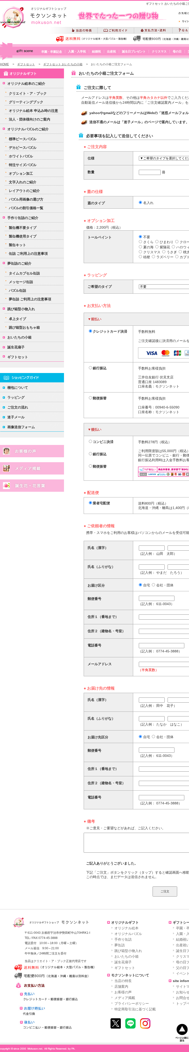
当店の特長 (123, 981)
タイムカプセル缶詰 (24, 273)
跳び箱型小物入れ (21, 309)
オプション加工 (21, 173)
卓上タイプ (17, 319)
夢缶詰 (119, 945)
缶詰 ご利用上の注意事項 (28, 253)
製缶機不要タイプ (22, 228)
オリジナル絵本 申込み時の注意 (33, 111)
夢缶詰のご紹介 (19, 263)
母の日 (177, 51)
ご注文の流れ (17, 407)
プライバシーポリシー (131, 1003)
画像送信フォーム (21, 427)
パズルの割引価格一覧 (26, 208)
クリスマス (159, 51)
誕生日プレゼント (134, 51)
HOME (4, 64)
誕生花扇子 (16, 347)
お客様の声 (123, 992)
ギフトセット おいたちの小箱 (62, 64)
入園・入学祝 (77, 51)
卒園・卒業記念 (51, 51)
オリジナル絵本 (126, 928)
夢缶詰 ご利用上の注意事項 (30, 299)
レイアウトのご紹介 (24, 191)
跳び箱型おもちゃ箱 (24, 327)
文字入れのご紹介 (22, 182)
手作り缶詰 (123, 939)
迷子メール (16, 417)
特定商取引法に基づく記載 (135, 1009)
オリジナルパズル (128, 934)
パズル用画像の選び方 (26, 199)
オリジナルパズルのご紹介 (28, 129)
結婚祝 (96, 51)
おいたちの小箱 (19, 337)
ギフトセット (26, 64)
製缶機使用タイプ (22, 236)
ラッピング (16, 397)
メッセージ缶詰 (21, 282)
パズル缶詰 (17, 290)
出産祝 (111, 51)
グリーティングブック (26, 102)
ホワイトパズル (21, 156)
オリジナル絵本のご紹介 (26, 83)
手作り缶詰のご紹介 (22, 218)
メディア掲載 (124, 998)
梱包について (17, 388)
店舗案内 (121, 986)
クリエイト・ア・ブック (28, 93)
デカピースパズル (22, 148)
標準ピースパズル (22, 139)
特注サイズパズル (22, 165)
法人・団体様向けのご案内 (29, 119)
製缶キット (17, 245)
